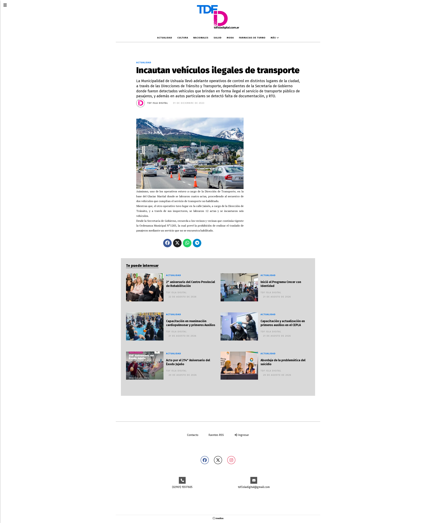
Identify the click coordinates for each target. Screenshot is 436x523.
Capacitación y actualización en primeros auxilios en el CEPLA (283, 323)
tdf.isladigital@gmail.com (254, 487)
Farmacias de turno (252, 37)
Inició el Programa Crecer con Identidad (281, 284)
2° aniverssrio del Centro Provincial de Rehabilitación (190, 284)
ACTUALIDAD (164, 37)
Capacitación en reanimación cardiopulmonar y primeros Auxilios (190, 323)
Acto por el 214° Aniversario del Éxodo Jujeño (188, 362)
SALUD (218, 37)
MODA (230, 37)
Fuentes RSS (216, 435)
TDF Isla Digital (157, 103)
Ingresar (243, 435)
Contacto (192, 435)
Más (274, 37)
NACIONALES (200, 37)
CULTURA (182, 37)
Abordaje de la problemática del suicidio (283, 362)
